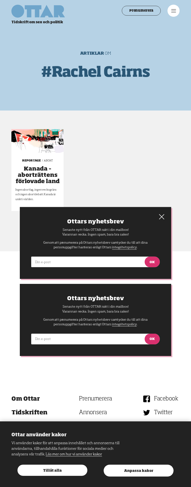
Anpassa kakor (138, 471)
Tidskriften (29, 413)
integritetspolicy (124, 324)
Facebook (166, 399)
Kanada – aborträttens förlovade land (38, 175)
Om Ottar (25, 399)
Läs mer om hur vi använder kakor (74, 454)
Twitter (163, 413)
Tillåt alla (52, 470)
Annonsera (93, 413)
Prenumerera (141, 10)
